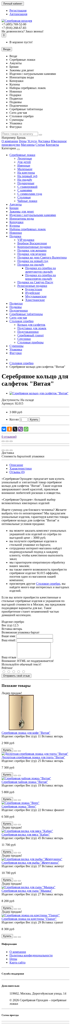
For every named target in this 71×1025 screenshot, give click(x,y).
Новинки (15, 232)
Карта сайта (17, 962)
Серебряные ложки (22, 155)
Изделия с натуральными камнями (32, 215)
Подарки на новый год (32, 261)
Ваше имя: (9, 636)
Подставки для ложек (31, 328)
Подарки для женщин (32, 250)
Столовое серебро (21, 321)
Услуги (32, 141)
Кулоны (14, 225)
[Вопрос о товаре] (3, 441)
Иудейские (32, 293)
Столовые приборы (30, 342)
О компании (10, 141)
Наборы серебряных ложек (27, 229)
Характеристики (20, 468)
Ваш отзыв (9, 657)
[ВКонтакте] (4, 429)
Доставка (44, 141)
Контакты (52, 144)
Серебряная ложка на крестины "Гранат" (29, 918)
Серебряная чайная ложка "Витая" (25, 782)
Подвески (16, 303)
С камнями (24, 190)
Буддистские (33, 289)
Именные (23, 165)
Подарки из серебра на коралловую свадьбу (40, 276)
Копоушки (16, 222)
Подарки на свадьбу (30, 264)
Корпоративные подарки (34, 247)
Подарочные (25, 183)
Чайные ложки (27, 201)
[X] (15, 429)
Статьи (40, 144)
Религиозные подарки (32, 285)
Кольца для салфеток (31, 324)
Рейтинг (7, 668)
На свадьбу (24, 179)
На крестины (26, 172)
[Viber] (20, 429)
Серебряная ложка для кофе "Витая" (26, 732)
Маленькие (24, 169)
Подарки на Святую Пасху (35, 282)
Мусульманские (36, 296)
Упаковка (15, 349)
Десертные (24, 158)
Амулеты (15, 204)
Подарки (15, 236)
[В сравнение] (11, 441)
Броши (14, 208)
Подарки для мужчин (31, 254)
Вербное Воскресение (32, 243)
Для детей (24, 162)
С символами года (29, 193)
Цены (23, 141)
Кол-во (14, 419)
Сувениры (16, 346)
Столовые (24, 197)
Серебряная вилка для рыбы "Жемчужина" (30, 862)
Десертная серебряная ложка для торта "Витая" (33, 757)
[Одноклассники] (9, 429)
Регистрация (17, 10)
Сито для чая (18, 317)
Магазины (28, 144)
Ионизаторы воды (21, 218)
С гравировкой (27, 186)
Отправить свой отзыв (16, 675)
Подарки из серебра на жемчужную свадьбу (40, 269)
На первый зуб (27, 176)
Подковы (15, 307)
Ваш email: (9, 640)
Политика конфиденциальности (31, 955)
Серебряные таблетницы (26, 314)
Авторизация (18, 14)
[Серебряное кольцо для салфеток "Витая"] (38, 393)
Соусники (24, 338)
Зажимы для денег (21, 211)
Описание (16, 465)
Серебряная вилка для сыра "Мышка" (27, 890)
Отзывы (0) (17, 472)
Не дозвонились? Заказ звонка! (22, 31)
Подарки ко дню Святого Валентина (42, 257)
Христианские (35, 300)
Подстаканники (28, 331)
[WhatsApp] (26, 429)
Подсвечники (18, 310)
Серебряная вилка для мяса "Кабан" (26, 834)
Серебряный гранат (30, 335)
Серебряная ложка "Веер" (19, 806)
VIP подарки (25, 239)
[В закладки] (7, 441)
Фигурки (15, 353)
